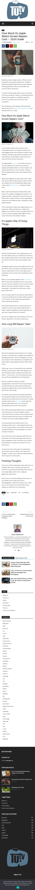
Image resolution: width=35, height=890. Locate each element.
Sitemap (5, 608)
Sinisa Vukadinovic (7, 42)
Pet (4, 696)
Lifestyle (5, 684)
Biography (5, 623)
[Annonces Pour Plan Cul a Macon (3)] (6, 781)
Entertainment (7, 648)
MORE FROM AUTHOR (21, 558)
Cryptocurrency (7, 643)
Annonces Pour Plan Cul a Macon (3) (22, 779)
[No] (33, 885)
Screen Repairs (25, 492)
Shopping (5, 711)
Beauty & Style (7, 621)
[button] (3, 23)
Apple (8, 492)
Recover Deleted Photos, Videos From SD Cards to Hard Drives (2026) (22, 580)
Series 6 (14, 163)
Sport (4, 716)
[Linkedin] (19, 550)
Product (5, 701)
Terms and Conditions (9, 610)
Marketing (5, 686)
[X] (7, 46)
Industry (5, 671)
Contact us (6, 598)
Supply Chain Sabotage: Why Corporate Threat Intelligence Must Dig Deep (21, 564)
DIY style (18, 401)
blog (4, 626)
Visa (4, 736)
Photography (6, 699)
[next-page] (5, 587)
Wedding (5, 739)
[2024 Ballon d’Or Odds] (6, 789)
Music (4, 691)
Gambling (5, 661)
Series (4, 709)
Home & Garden (7, 668)
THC (4, 724)
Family (4, 651)
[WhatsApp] (15, 46)
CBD (4, 636)
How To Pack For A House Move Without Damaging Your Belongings (21, 572)
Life (4, 681)
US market (27, 279)
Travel (4, 729)
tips (3, 494)
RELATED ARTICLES (8, 558)
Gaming (5, 663)
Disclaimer (6, 603)
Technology (6, 719)
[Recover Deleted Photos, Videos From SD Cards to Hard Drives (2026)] (6, 580)
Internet (5, 673)
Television (5, 721)
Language (5, 676)
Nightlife (5, 694)
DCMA (4, 600)
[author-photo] (17, 532)
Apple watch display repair (22, 108)
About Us (5, 595)
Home (3, 27)
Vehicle (5, 731)
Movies (5, 689)
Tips (7, 27)
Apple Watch (14, 492)
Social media (6, 714)
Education (5, 646)
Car (4, 631)
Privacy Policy (6, 605)
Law (4, 678)
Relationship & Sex (8, 706)
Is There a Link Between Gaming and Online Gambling (8, 516)
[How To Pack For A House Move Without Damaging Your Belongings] (6, 572)
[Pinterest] (11, 46)
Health (4, 666)
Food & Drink (6, 658)
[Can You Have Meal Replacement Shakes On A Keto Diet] (6, 773)
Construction (6, 641)
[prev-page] (3, 587)
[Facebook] (3, 46)
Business (5, 628)
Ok (18, 887)
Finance (5, 656)
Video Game (6, 734)
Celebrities (6, 638)
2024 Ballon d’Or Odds (18, 787)
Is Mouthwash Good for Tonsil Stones (26, 515)
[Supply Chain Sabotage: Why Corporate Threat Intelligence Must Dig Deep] (6, 564)
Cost (19, 492)
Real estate (6, 704)
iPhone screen (15, 185)
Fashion (5, 653)
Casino (5, 633)
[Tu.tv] (17, 10)
